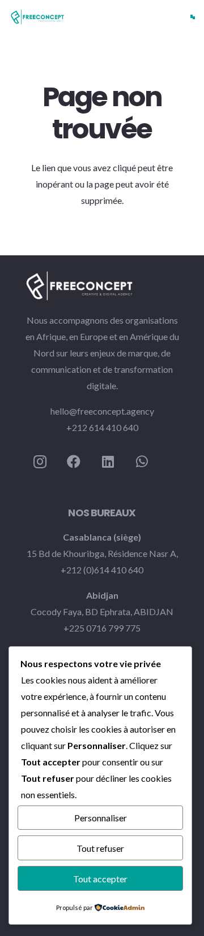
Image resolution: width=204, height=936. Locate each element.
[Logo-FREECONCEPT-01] (37, 16)
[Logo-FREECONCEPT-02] (102, 286)
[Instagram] (40, 461)
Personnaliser (100, 817)
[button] (192, 17)
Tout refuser (100, 848)
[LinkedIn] (108, 461)
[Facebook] (74, 461)
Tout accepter (100, 878)
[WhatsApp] (142, 461)
